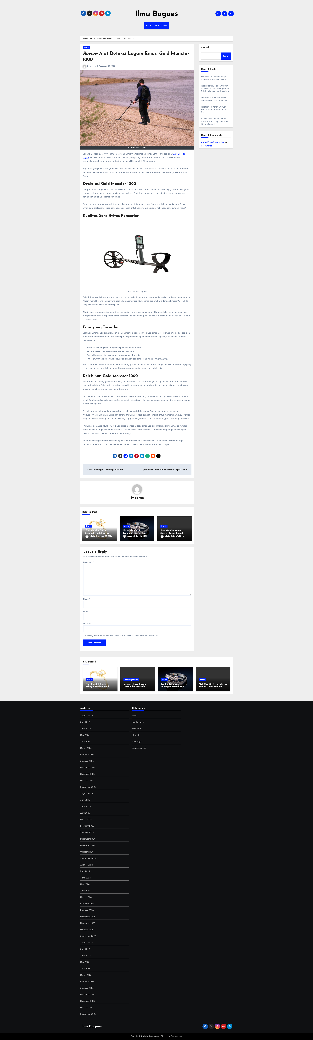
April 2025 (85, 813)
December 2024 (87, 839)
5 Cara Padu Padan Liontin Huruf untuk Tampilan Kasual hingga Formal (215, 121)
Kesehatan (137, 728)
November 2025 (87, 774)
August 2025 (86, 793)
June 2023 (85, 955)
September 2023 (88, 936)
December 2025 (87, 767)
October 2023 (86, 930)
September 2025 (88, 787)
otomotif (136, 735)
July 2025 (85, 800)
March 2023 (85, 975)
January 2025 (87, 832)
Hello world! (206, 146)
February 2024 (87, 904)
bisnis (148, 26)
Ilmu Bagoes (156, 14)
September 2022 (88, 1014)
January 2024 (87, 910)
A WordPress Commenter (212, 142)
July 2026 (85, 722)
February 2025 (87, 826)
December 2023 (87, 917)
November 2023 (87, 923)
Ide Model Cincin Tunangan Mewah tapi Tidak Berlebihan (134, 533)
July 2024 (85, 871)
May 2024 (85, 884)
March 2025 (85, 819)
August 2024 (86, 865)
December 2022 (87, 994)
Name (86, 599)
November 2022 (87, 1001)
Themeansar (176, 1036)
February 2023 (87, 981)
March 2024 (86, 897)
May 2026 (85, 735)
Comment (88, 562)
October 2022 (86, 1007)
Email (86, 611)
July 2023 (85, 949)
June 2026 (85, 728)
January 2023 (87, 988)
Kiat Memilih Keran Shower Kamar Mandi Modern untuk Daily (171, 533)
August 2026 (86, 716)
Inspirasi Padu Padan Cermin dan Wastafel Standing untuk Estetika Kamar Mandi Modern (215, 88)
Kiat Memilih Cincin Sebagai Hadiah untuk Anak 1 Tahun (97, 533)
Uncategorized (131, 680)
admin (93, 66)
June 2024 (85, 878)
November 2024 (87, 845)
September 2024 (88, 858)
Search (205, 47)
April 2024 (85, 891)
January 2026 (87, 761)
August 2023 (86, 942)
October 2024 (86, 852)
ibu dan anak (161, 26)
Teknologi (136, 741)
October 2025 (86, 780)
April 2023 (85, 968)
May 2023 (84, 962)
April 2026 (85, 741)
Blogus (164, 1036)
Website (86, 623)
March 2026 (86, 748)
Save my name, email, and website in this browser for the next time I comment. (121, 636)
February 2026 (87, 754)
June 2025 (85, 806)
